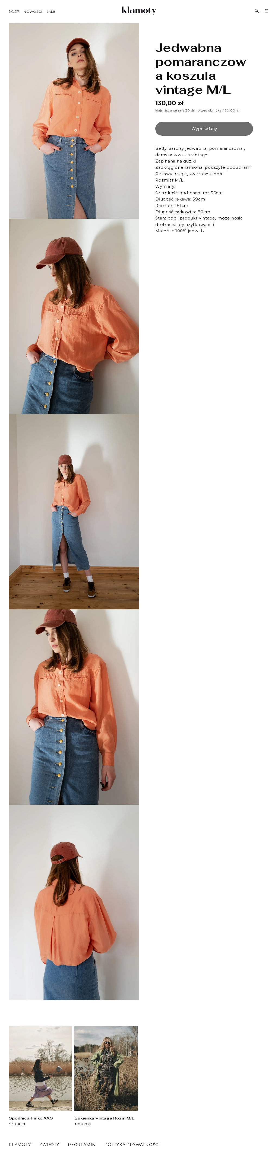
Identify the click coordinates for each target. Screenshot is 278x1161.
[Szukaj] (257, 11)
